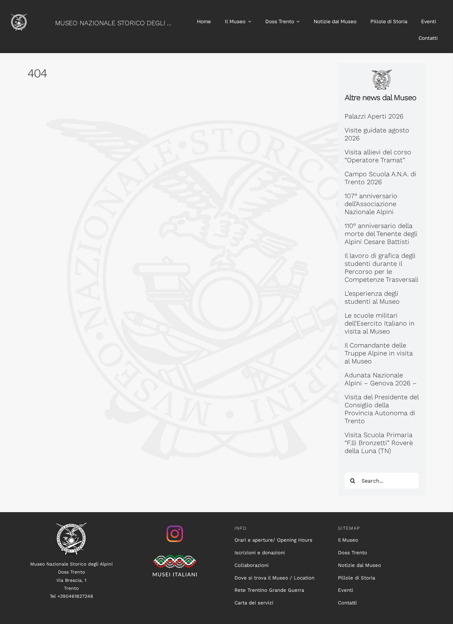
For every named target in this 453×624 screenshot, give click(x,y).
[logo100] (71, 525)
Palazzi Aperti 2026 (374, 116)
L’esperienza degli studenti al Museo (372, 297)
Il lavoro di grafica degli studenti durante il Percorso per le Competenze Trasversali (382, 267)
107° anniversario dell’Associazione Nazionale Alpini (371, 204)
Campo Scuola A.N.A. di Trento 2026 (380, 178)
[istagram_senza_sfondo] (174, 525)
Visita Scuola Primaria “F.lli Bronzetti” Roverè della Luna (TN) (379, 443)
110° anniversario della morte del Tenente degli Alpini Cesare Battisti (381, 234)
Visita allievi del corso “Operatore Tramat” (378, 156)
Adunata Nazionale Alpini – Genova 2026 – (381, 379)
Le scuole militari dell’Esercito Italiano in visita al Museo (380, 323)
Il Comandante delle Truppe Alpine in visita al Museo (379, 353)
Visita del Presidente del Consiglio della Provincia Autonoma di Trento (382, 409)
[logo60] (19, 17)
